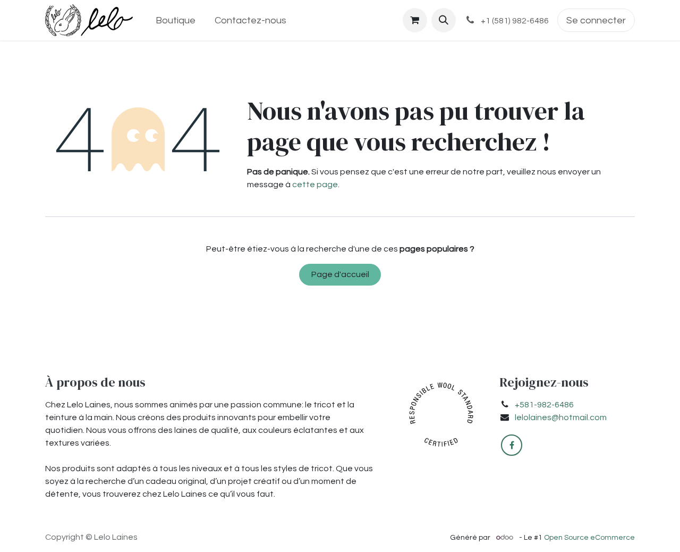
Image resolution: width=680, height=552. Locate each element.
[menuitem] (175, 20)
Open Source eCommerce (589, 537)
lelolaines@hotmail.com (561, 417)
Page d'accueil (340, 274)
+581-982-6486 (544, 404)
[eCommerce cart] (415, 20)
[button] (443, 20)
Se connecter (596, 20)
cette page (315, 184)
